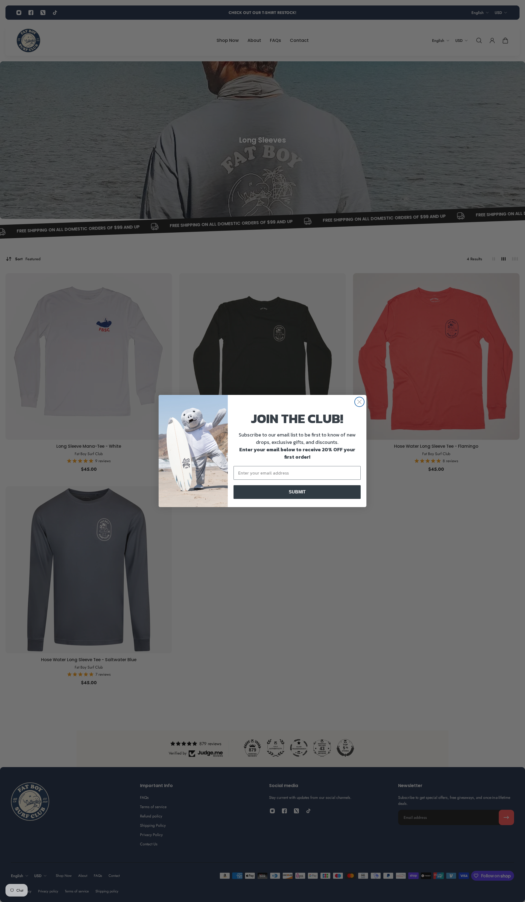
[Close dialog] (359, 402)
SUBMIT (297, 492)
